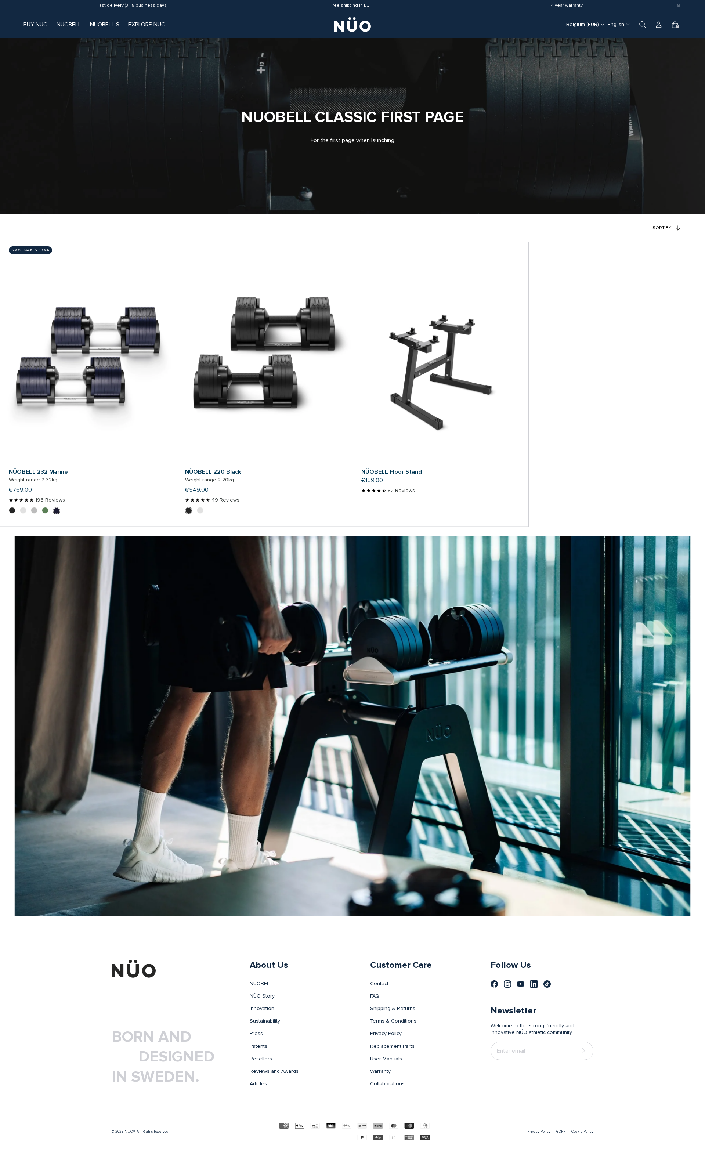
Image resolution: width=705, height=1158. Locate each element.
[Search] (642, 24)
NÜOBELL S (104, 25)
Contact (379, 983)
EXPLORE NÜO (147, 25)
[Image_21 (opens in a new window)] (547, 984)
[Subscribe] (585, 1051)
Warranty (380, 1071)
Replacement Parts (392, 1046)
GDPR (560, 1131)
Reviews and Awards (274, 1071)
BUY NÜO (36, 25)
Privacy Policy (386, 1033)
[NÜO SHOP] (134, 968)
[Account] (658, 24)
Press (256, 1033)
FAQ (374, 996)
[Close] (679, 6)
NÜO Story (262, 996)
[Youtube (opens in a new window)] (520, 984)
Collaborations (387, 1083)
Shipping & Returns (392, 1008)
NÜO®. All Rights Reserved (146, 1131)
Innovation (262, 1008)
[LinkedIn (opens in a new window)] (534, 984)
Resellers (261, 1058)
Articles (258, 1083)
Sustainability (265, 1021)
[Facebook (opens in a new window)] (494, 984)
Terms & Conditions (393, 1021)
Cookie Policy (582, 1131)
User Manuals (386, 1058)
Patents (258, 1046)
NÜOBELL (69, 25)
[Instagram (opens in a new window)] (507, 984)
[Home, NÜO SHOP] (352, 24)
